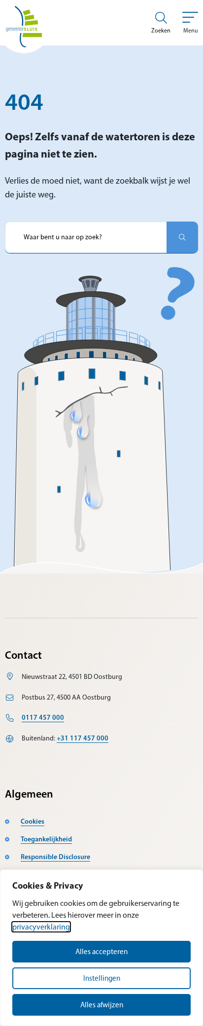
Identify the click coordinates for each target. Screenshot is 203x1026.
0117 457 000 (43, 717)
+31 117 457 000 (82, 738)
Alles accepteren (101, 951)
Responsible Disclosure (55, 856)
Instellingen (101, 978)
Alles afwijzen (101, 1004)
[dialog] (101, 947)
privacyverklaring (41, 926)
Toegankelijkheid (46, 838)
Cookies (32, 821)
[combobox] (86, 237)
